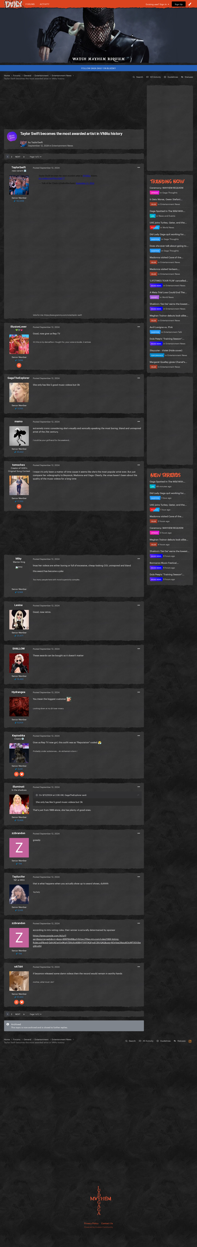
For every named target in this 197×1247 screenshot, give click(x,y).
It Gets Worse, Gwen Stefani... (166, 199)
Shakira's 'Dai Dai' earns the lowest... (170, 303)
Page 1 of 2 (35, 156)
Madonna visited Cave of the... (166, 257)
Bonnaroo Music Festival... (164, 562)
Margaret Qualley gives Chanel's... (168, 361)
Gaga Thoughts (169, 192)
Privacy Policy (91, 1223)
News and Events (167, 215)
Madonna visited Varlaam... (165, 269)
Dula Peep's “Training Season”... (167, 338)
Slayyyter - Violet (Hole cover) (166, 350)
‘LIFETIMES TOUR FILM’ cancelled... (169, 280)
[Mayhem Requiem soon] (98, 35)
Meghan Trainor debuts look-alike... (169, 315)
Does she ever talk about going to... (169, 245)
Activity (44, 3)
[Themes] (189, 4)
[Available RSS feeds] (190, 1041)
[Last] (24, 156)
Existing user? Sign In (157, 4)
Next (17, 156)
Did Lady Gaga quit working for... (168, 234)
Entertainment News (62, 145)
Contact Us (107, 1223)
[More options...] (139, 167)
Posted (46, 167)
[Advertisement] (73, 104)
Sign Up (179, 4)
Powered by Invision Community (98, 1226)
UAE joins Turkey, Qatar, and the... (168, 222)
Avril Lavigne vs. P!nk (161, 327)
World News (168, 227)
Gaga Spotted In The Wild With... (167, 210)
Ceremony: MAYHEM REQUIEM (166, 187)
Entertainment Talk (173, 331)
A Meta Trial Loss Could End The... (168, 292)
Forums (30, 3)
